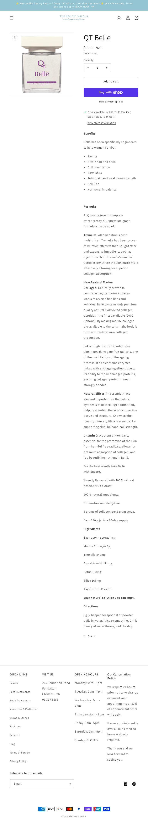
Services (15, 735)
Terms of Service (20, 752)
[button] (11, 18)
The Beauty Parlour (78, 816)
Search (14, 683)
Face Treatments (20, 692)
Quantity (88, 60)
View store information (101, 123)
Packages (15, 726)
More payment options (111, 101)
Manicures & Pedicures (24, 709)
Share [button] (91, 636)
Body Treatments (20, 700)
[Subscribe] (69, 783)
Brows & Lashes (19, 717)
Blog (12, 744)
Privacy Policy (18, 761)
